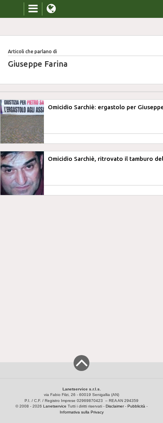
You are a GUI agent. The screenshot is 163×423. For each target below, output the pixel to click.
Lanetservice (54, 406)
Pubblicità (136, 406)
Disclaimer (115, 406)
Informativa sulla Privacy (82, 412)
